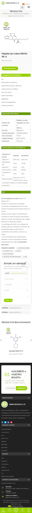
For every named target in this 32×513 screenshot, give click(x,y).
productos (4, 461)
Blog (19, 504)
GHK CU (19, 251)
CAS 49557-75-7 (8, 251)
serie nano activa (6, 92)
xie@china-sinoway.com (12, 497)
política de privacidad (7, 476)
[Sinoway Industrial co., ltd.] (8, 3)
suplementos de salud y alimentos (11, 86)
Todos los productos (7, 106)
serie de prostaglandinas (8, 102)
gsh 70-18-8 (4, 438)
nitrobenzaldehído (6, 429)
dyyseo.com (21, 502)
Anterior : (5, 308)
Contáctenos (4, 464)
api (2, 79)
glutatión (3, 441)
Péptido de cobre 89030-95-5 (19, 273)
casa (2, 458)
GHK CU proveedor (8, 254)
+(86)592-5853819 (11, 493)
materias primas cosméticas (9, 89)
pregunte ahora (11, 68)
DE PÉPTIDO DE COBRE (24, 248)
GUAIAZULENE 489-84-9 (15, 308)
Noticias (3, 467)
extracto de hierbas (7, 96)
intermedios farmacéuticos (9, 82)
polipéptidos (4, 99)
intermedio (4, 445)
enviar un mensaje (16, 510)
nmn (2, 435)
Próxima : (5, 312)
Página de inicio (8, 14)
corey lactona (5, 432)
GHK (26, 257)
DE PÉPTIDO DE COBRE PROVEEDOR (12, 257)
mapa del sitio (5, 470)
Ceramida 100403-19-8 (15, 312)
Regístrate (22, 388)
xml (2, 473)
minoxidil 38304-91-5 (16, 351)
